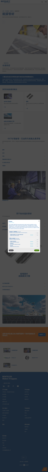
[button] (35, 233)
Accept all (36, 250)
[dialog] (24, 236)
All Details (31, 241)
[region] (24, 239)
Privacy (13, 222)
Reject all (11, 250)
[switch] (37, 233)
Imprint (10, 222)
